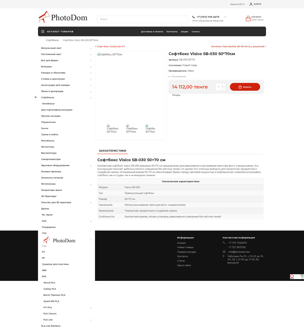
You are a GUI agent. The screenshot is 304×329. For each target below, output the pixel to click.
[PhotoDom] (71, 17)
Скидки (181, 242)
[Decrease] (224, 89)
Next (156, 130)
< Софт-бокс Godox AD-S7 (110, 46)
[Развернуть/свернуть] (92, 48)
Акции (184, 31)
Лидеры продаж (186, 251)
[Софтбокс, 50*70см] (116, 130)
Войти (257, 4)
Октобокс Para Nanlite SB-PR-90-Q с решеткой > (238, 46)
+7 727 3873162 (237, 247)
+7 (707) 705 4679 (208, 17)
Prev (104, 130)
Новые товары (185, 247)
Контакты (172, 31)
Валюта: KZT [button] (237, 4)
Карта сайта (184, 265)
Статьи (196, 31)
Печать (175, 95)
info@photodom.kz (239, 251)
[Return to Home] (41, 40)
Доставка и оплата (152, 31)
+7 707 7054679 (237, 242)
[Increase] (224, 85)
